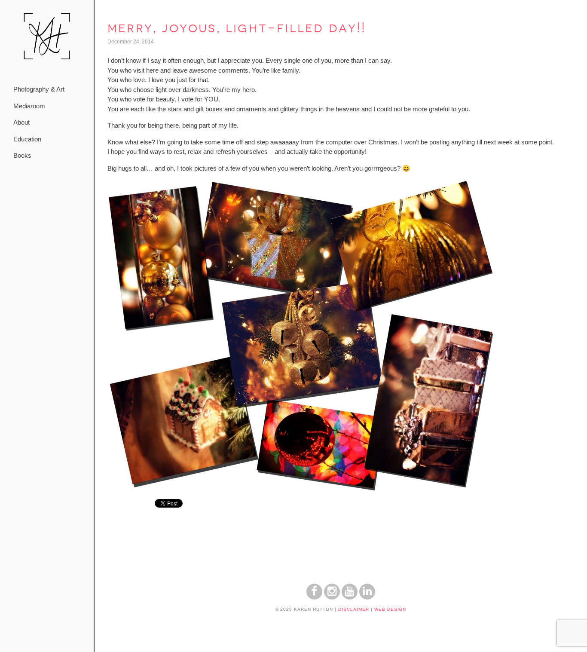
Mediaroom (29, 106)
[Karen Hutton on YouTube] (350, 597)
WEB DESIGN (390, 609)
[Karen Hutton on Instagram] (332, 597)
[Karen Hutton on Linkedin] (367, 597)
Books (22, 155)
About (21, 122)
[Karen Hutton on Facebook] (314, 597)
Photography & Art (38, 89)
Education (27, 139)
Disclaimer (353, 609)
